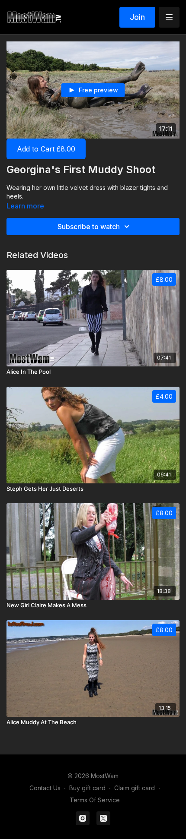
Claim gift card (134, 788)
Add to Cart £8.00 (46, 149)
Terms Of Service (95, 800)
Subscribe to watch (89, 226)
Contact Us (45, 788)
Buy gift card (87, 788)
